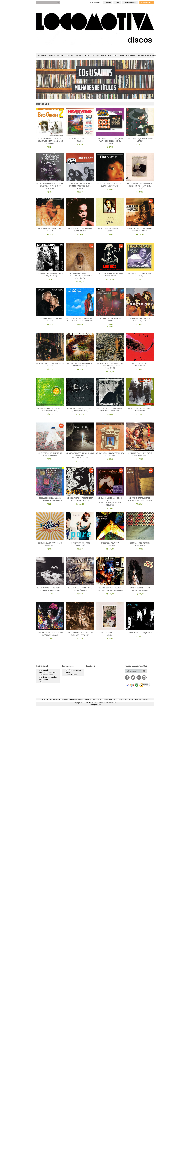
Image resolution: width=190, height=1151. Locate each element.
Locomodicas (45, 670)
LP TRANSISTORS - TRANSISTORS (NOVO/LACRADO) (50, 274)
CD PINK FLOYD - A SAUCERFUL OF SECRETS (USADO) (80, 364)
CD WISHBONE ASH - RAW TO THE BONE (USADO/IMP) (139, 454)
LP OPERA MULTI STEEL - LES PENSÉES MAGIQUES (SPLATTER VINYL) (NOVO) (80, 275)
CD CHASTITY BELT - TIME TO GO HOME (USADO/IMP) (50, 454)
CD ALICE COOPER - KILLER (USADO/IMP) (140, 364)
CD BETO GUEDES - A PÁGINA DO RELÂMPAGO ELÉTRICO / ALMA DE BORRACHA (50, 140)
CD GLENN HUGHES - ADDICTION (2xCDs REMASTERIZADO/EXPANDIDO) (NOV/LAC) (110, 501)
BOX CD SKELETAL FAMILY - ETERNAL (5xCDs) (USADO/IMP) (80, 409)
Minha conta (131, 2)
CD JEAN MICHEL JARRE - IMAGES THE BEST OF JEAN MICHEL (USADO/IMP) (80, 319)
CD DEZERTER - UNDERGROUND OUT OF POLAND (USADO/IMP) (110, 409)
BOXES (87, 55)
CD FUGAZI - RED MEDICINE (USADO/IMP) (140, 544)
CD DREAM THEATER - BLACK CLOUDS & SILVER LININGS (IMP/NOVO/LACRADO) (80, 455)
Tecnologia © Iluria (95, 705)
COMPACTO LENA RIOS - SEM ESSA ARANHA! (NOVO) (110, 274)
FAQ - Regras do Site (48, 672)
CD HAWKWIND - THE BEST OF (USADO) (80, 139)
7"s (93, 55)
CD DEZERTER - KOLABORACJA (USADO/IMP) (139, 409)
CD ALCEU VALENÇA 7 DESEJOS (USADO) (109, 229)
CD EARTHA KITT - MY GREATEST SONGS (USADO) (80, 229)
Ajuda (42, 682)
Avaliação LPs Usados (48, 677)
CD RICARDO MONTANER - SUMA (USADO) (50, 229)
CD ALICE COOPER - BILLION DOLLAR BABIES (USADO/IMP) (50, 409)
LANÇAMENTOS (42, 55)
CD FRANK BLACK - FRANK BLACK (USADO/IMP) (50, 544)
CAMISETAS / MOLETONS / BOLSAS (147, 55)
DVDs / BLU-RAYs (106, 55)
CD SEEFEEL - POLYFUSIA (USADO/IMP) (110, 544)
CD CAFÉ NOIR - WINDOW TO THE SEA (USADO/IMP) (110, 454)
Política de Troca (46, 675)
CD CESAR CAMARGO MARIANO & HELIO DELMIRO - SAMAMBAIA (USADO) (139, 185)
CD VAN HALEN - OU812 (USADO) (140, 633)
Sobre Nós (44, 679)
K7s (97, 55)
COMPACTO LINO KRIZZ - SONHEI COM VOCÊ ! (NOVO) (139, 229)
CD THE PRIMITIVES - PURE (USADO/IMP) (80, 544)
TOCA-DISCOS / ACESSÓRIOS (127, 55)
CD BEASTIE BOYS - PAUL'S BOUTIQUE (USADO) (50, 364)
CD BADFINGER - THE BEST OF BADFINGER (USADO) (140, 319)
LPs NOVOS (52, 55)
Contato (108, 2)
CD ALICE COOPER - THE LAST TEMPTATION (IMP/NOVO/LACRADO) (110, 589)
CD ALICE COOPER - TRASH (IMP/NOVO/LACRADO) (140, 589)
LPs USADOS (60, 55)
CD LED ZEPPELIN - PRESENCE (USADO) (110, 634)
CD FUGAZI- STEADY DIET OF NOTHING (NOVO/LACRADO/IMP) (140, 499)
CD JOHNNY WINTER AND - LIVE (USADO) (110, 319)
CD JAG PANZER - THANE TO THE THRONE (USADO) (80, 589)
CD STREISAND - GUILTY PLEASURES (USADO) (50, 319)
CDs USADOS (79, 55)
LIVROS (115, 55)
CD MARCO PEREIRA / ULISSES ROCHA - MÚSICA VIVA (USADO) (50, 499)
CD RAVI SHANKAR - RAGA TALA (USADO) (139, 274)
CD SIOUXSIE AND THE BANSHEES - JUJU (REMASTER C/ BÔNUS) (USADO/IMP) (110, 365)
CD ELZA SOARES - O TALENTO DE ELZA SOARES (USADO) (109, 184)
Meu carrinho (148, 2)
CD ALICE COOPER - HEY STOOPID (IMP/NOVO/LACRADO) (50, 634)
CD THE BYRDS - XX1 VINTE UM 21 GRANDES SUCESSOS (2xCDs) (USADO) (80, 185)
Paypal (68, 672)
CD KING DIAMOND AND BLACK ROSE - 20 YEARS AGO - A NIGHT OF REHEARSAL (50, 185)
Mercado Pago (71, 675)
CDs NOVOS (70, 55)
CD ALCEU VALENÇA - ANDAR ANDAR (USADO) (140, 139)
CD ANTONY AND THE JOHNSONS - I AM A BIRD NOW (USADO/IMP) (50, 589)
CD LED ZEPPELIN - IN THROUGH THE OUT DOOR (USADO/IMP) (80, 634)
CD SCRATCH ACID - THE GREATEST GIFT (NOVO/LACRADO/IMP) (80, 499)
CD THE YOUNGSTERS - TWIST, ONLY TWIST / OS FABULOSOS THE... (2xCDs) (110, 140)
